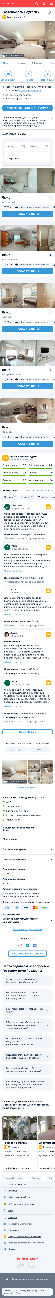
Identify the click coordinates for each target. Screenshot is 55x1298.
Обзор (5, 63)
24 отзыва (37, 63)
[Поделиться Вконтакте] (34, 945)
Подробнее (15, 1293)
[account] (44, 3)
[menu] (51, 3)
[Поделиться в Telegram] (27, 945)
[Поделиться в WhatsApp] (20, 945)
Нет (39, 749)
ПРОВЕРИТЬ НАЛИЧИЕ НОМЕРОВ (27, 108)
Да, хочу (15, 749)
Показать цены (27, 213)
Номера (20, 63)
